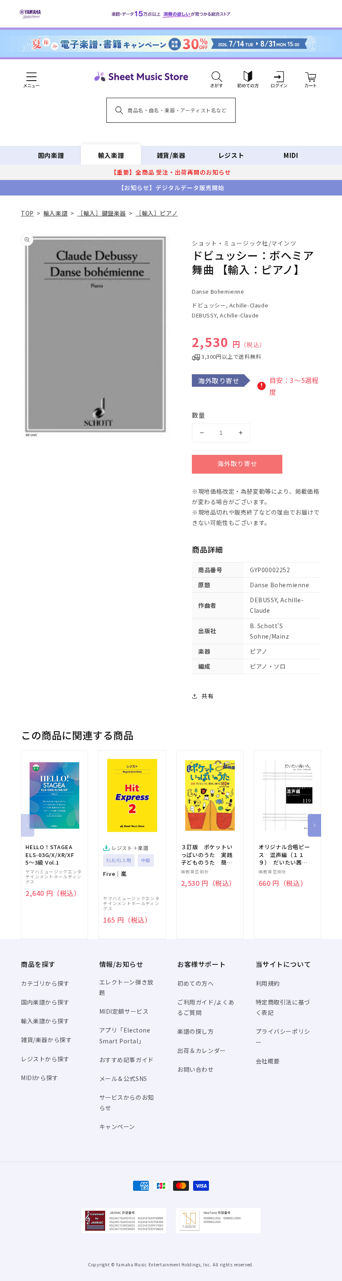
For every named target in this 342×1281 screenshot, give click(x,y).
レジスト (231, 155)
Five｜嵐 (115, 874)
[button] (216, 76)
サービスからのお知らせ (126, 1102)
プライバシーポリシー (283, 1036)
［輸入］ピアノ (157, 213)
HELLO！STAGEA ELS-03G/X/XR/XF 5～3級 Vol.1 (49, 854)
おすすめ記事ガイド (126, 1059)
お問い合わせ (195, 1069)
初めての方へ (195, 983)
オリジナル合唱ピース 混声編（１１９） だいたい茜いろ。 (284, 854)
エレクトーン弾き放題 (126, 987)
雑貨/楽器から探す (46, 1039)
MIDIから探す (39, 1077)
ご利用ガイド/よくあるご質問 (205, 1007)
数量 (198, 415)
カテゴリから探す (45, 983)
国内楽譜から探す (45, 1002)
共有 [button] (207, 696)
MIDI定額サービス (124, 1011)
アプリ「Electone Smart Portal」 (125, 1035)
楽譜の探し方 (195, 1031)
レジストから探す (45, 1059)
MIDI (291, 155)
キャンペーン (117, 1126)
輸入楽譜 (111, 155)
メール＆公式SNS (123, 1078)
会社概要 (268, 1061)
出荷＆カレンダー (201, 1050)
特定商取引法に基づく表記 (283, 1007)
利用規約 (268, 983)
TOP (27, 213)
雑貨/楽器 (171, 155)
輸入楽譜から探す (45, 1021)
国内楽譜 (51, 155)
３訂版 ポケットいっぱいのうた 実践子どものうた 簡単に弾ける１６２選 (207, 854)
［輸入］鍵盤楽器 (101, 213)
